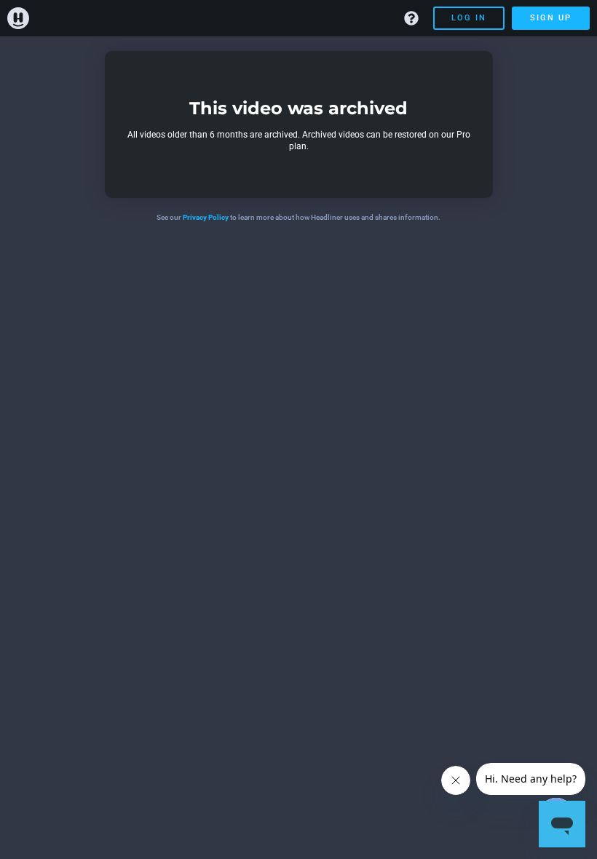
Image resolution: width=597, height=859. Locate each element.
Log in (468, 18)
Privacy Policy (206, 217)
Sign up (551, 18)
